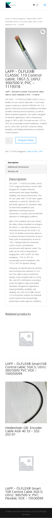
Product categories (18, 18)
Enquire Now (25, 140)
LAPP (40, 151)
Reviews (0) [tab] (13, 171)
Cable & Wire (31, 18)
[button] (43, 32)
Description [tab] (13, 162)
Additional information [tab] (18, 167)
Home (7, 18)
